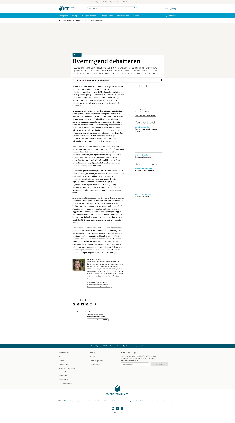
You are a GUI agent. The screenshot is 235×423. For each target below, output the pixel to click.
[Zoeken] (134, 8)
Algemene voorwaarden (84, 401)
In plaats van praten (142, 197)
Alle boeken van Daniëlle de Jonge (98, 285)
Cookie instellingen (126, 401)
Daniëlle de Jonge (79, 80)
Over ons (62, 357)
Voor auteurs (63, 376)
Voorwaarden (63, 364)
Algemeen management (81, 20)
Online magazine (67, 20)
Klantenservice (64, 353)
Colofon (97, 401)
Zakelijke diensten (96, 357)
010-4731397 (172, 16)
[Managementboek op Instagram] (122, 408)
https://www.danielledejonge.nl (97, 282)
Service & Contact (162, 401)
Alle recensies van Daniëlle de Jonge (99, 287)
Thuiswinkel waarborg (67, 401)
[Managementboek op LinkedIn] (113, 408)
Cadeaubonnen (95, 364)
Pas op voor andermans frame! (146, 130)
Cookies (114, 401)
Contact (61, 361)
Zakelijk (93, 353)
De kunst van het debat (145, 171)
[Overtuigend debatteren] (141, 98)
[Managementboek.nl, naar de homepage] (67, 10)
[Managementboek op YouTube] (117, 408)
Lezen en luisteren (65, 372)
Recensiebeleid (64, 379)
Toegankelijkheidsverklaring (144, 401)
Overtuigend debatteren (96, 20)
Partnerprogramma (65, 383)
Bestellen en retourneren (67, 368)
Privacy (106, 401)
